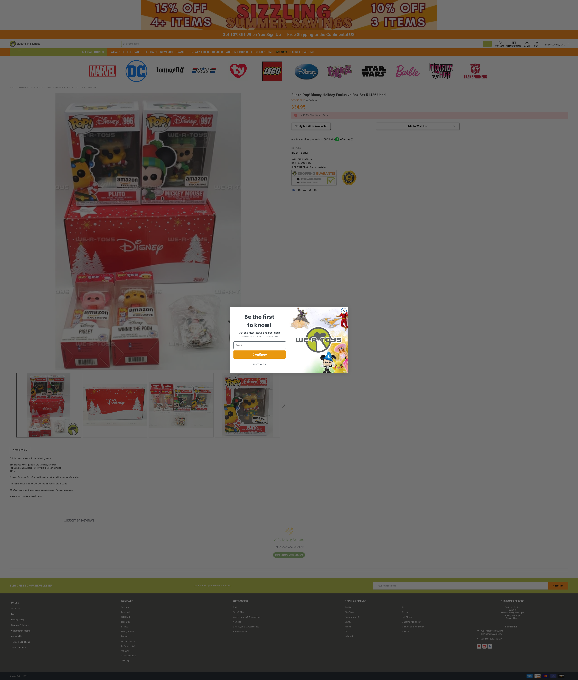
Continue (260, 354)
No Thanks (259, 364)
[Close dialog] (343, 310)
